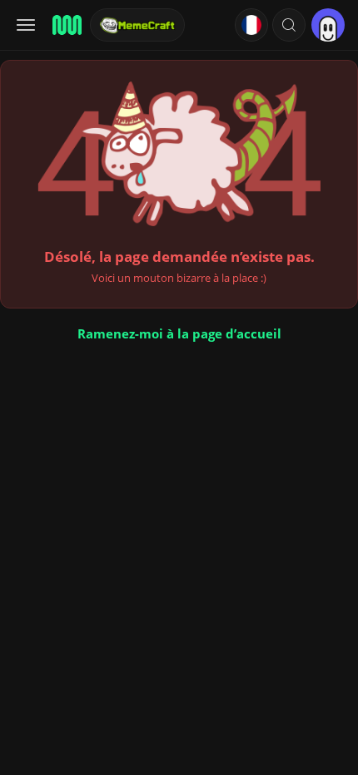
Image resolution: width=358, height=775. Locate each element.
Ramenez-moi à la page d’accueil (179, 333)
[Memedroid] (66, 25)
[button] (289, 25)
